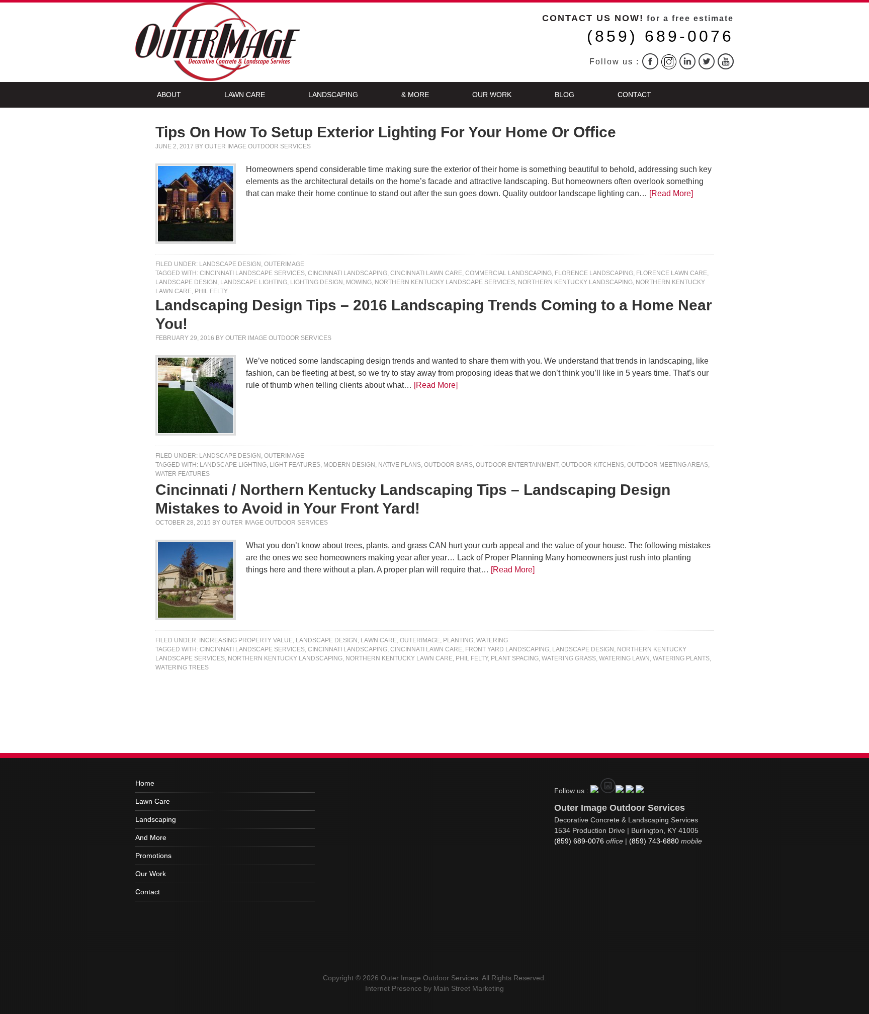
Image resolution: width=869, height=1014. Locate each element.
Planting (458, 640)
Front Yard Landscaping (507, 649)
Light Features (295, 464)
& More (415, 95)
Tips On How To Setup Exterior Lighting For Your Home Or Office (385, 132)
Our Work (491, 95)
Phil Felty (211, 291)
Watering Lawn (624, 658)
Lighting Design (316, 282)
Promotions (153, 856)
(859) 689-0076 (660, 36)
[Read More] (671, 193)
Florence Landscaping (594, 273)
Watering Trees (182, 667)
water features (182, 473)
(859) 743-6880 (654, 841)
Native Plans (399, 464)
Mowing (359, 282)
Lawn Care (244, 95)
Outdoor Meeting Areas (667, 464)
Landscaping (333, 95)
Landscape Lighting (253, 282)
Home (144, 783)
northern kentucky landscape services (445, 282)
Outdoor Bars (448, 464)
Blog (564, 95)
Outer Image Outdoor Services (258, 146)
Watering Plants (681, 658)
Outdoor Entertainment (517, 464)
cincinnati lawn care (426, 273)
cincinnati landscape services (252, 273)
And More (150, 837)
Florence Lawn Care (671, 273)
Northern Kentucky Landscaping (575, 282)
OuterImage (284, 264)
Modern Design (349, 464)
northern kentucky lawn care (399, 658)
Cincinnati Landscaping (347, 273)
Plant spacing (515, 658)
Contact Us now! (593, 18)
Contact (634, 95)
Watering (492, 640)
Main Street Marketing (468, 988)
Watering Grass (569, 658)
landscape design (186, 282)
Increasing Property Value (246, 640)
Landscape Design (230, 264)
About (169, 95)
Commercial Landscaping (508, 273)
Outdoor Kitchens (592, 464)
